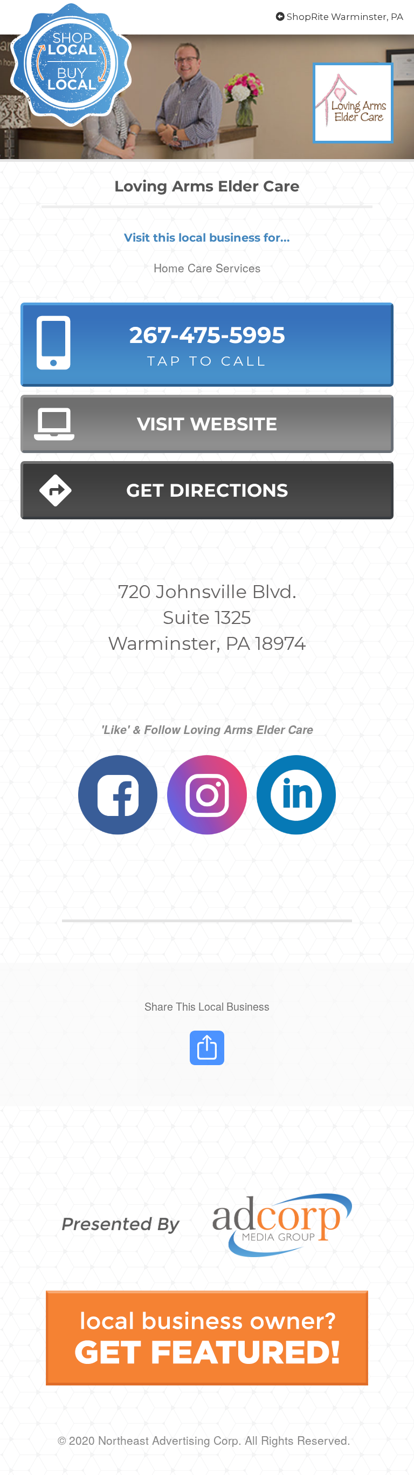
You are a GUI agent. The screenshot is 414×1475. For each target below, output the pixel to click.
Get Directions (207, 490)
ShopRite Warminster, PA (344, 16)
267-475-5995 (207, 345)
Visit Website (207, 424)
